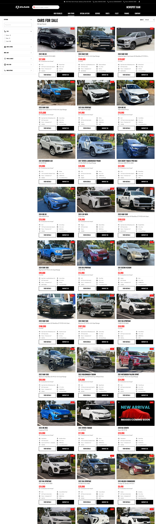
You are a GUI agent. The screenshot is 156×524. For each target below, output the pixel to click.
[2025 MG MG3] (56, 413)
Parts (107, 13)
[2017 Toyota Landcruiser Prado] (96, 146)
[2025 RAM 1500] (56, 92)
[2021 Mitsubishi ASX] (56, 146)
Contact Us (65, 75)
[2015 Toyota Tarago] (96, 413)
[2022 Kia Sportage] (136, 306)
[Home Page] (22, 7)
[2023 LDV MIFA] (96, 199)
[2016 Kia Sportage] (96, 253)
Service (97, 13)
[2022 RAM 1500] (56, 359)
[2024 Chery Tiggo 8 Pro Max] (136, 146)
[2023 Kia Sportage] (96, 92)
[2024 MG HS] (136, 92)
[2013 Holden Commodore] (136, 466)
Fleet (117, 13)
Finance (126, 13)
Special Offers (85, 13)
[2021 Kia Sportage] (56, 466)
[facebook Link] (139, 2)
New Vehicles (58, 13)
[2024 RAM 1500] (96, 39)
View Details (47, 75)
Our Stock (71, 13)
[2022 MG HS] (56, 39)
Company (137, 13)
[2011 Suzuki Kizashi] (136, 253)
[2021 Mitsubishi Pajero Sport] (136, 359)
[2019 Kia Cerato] (136, 413)
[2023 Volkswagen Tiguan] (96, 359)
